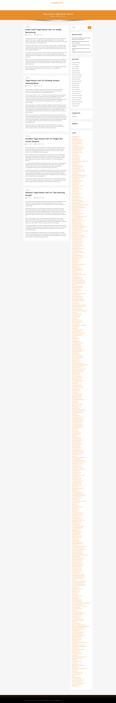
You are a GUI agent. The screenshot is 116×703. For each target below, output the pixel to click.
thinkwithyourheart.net (77, 251)
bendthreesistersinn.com (77, 463)
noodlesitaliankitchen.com (78, 177)
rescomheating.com (76, 677)
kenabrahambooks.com (77, 386)
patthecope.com (76, 502)
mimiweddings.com (76, 678)
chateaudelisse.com (76, 203)
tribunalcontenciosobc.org (78, 370)
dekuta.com (74, 594)
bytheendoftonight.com (77, 342)
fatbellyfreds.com (76, 617)
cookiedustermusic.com (77, 467)
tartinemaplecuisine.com (77, 427)
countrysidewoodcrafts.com (78, 169)
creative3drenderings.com (78, 525)
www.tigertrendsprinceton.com (79, 546)
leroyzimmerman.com (77, 658)
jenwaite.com (75, 655)
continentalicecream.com (78, 380)
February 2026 (75, 70)
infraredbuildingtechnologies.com (79, 226)
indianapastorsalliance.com (78, 493)
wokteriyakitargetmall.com (78, 299)
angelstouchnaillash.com (77, 286)
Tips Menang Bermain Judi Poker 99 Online (80, 49)
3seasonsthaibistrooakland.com (79, 325)
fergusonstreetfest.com (77, 636)
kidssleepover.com (76, 162)
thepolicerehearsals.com (77, 366)
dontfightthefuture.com (77, 242)
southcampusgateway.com (78, 201)
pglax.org (74, 456)
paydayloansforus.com (77, 165)
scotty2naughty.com (76, 406)
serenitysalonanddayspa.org (78, 148)
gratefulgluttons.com (77, 345)
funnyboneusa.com (76, 466)
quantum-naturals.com (77, 633)
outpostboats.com (76, 341)
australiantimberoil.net (77, 223)
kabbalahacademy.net (77, 287)
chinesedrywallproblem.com (78, 461)
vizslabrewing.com (76, 265)
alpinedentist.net (76, 195)
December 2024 (76, 95)
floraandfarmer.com (76, 232)
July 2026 (74, 64)
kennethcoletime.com (77, 422)
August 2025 (75, 83)
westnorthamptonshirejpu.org (79, 207)
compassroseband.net (77, 507)
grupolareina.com (76, 214)
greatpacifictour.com (77, 477)
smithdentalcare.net (76, 681)
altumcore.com (75, 508)
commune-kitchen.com (77, 387)
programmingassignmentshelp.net (80, 161)
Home (53, 16)
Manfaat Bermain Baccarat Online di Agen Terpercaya (80, 42)
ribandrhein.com (76, 316)
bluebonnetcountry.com (77, 185)
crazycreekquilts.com (77, 382)
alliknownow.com (76, 367)
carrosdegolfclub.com (77, 229)
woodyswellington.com (77, 616)
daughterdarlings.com (77, 143)
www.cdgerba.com (76, 623)
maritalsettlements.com (77, 450)
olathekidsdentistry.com (77, 278)
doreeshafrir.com (76, 408)
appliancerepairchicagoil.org (78, 171)
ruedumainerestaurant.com (78, 399)
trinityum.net (75, 610)
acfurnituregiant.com (77, 150)
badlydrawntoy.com (76, 534)
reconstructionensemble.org (78, 469)
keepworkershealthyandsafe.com (79, 175)
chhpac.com (75, 671)
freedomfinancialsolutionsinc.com (79, 555)
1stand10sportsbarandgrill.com (79, 283)
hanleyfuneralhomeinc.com (78, 280)
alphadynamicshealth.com (78, 649)
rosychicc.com (75, 339)
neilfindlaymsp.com (76, 483)
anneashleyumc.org (76, 562)
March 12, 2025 (39, 85)
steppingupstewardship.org (78, 585)
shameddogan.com (76, 523)
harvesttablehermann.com (78, 227)
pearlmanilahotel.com (77, 188)
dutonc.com (75, 435)
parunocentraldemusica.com (78, 624)
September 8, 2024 (40, 197)
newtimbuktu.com (76, 156)
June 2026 (74, 66)
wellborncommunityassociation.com (80, 204)
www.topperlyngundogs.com (78, 549)
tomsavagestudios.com (77, 309)
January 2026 (75, 72)
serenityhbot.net (75, 540)
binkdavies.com (75, 383)
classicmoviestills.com (77, 351)
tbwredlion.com (75, 630)
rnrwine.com (75, 662)
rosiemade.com (75, 275)
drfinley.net (74, 659)
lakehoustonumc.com (77, 536)
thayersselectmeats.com (77, 514)
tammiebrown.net (76, 434)
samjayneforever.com (77, 637)
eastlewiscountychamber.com (79, 368)
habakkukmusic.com (77, 537)
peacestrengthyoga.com (77, 553)
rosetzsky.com (75, 400)
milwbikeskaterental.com (78, 451)
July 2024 (74, 105)
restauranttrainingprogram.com (79, 304)
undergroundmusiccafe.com (78, 682)
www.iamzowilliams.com (77, 604)
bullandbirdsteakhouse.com (78, 575)
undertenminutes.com (77, 152)
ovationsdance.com (76, 315)
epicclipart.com (75, 187)
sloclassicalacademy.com (77, 371)
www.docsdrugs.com (76, 569)
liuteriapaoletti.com (76, 459)
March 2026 (74, 68)
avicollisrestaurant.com (77, 485)
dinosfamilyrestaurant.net (77, 225)
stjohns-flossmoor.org (77, 464)
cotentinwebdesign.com (77, 217)
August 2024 (75, 103)
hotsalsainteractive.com (77, 146)
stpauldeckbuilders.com (77, 565)
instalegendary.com (76, 174)
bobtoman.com (75, 191)
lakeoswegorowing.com (77, 664)
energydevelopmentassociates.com (80, 230)
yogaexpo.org (75, 328)
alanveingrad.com (76, 445)
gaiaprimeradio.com (76, 432)
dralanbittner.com (76, 267)
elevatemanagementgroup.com (79, 656)
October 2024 (75, 99)
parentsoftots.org (76, 524)
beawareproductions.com (78, 411)
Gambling (27, 26)
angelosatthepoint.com (77, 492)
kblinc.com (74, 271)
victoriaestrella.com (76, 479)
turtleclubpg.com (76, 476)
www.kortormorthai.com (77, 559)
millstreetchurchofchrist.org (78, 645)
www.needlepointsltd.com (78, 573)
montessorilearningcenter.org (79, 634)
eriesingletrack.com (76, 273)
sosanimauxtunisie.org (77, 193)
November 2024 (76, 97)
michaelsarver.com (76, 294)
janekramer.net (75, 428)
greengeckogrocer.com (77, 296)
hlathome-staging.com (77, 297)
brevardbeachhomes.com (78, 235)
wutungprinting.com (76, 448)
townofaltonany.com (76, 454)
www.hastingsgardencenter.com (79, 605)
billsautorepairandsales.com (78, 632)
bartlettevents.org (76, 211)
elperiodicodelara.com (77, 139)
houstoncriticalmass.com (77, 363)
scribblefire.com (75, 326)
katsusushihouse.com (77, 396)
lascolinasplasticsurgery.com (78, 576)
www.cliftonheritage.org (77, 578)
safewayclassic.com (76, 168)
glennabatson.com (76, 374)
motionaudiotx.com (76, 674)
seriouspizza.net (75, 505)
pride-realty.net (75, 648)
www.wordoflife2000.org (77, 255)
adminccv (30, 34)
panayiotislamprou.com (77, 200)
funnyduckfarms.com (77, 653)
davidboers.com (75, 530)
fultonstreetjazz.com (76, 210)
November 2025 (75, 77)
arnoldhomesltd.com (77, 243)
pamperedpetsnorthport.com (79, 274)
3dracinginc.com (75, 361)
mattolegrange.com (76, 438)
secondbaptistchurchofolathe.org (79, 668)
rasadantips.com (75, 155)
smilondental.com (76, 289)
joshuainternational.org (77, 541)
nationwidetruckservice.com (78, 475)
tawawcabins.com (76, 258)
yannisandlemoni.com (77, 268)
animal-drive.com (76, 509)
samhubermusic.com (77, 684)
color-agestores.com (76, 335)
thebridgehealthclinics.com (78, 520)
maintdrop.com (75, 190)
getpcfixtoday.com (76, 182)
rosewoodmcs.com (76, 598)
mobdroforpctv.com (76, 347)
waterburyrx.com (76, 489)
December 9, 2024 (40, 144)
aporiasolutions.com (76, 515)
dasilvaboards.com (76, 373)
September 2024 (76, 101)
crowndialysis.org (76, 303)
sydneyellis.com (75, 302)
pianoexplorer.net (76, 607)
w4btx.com (74, 284)
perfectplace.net (76, 323)
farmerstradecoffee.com (77, 527)
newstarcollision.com (77, 290)
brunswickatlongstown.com (78, 425)
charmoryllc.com (76, 360)
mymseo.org (75, 669)
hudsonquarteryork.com (77, 620)
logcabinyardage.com (77, 528)
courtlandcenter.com (77, 482)
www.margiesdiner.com (77, 571)
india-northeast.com (76, 239)
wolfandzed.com (76, 592)
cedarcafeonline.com (77, 149)
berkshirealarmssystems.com (78, 264)
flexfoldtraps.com (76, 556)
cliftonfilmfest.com (76, 246)
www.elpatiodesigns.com (77, 618)
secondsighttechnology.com (78, 293)
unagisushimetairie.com (77, 179)
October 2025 (75, 79)
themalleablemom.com (77, 421)
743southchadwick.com (77, 238)
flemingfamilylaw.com (77, 661)
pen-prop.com (75, 544)
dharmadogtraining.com (77, 672)
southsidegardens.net (77, 608)
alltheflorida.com (76, 640)
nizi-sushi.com (75, 430)
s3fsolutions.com (76, 233)
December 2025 (76, 75)
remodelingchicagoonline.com (79, 581)
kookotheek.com (76, 198)
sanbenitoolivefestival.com (78, 350)
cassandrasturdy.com (77, 348)
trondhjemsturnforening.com (78, 627)
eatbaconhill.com (76, 159)
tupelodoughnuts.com (77, 277)
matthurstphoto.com (77, 639)
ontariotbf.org (75, 172)
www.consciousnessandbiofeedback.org (81, 602)
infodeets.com (75, 145)
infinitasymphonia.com (77, 393)
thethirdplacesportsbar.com (78, 613)
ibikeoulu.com (75, 414)
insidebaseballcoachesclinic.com (79, 642)
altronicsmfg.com (76, 158)
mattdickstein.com (76, 533)
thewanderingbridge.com (78, 419)
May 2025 (74, 85)
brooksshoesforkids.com (77, 512)
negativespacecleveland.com (78, 457)
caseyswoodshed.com (77, 496)
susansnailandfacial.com (77, 543)
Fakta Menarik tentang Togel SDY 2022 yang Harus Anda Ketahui (81, 38)
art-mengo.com (75, 431)
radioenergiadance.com (77, 197)
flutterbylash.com (76, 650)
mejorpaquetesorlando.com (78, 281)
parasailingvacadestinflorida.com (79, 646)
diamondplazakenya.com (78, 629)
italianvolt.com (75, 262)
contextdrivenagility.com (77, 412)
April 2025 (74, 87)
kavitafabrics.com (76, 470)
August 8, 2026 (39, 34)
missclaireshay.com (76, 136)
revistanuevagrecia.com (77, 403)
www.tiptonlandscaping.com (78, 584)
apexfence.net (75, 685)
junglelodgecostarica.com (78, 440)
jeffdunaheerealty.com (77, 552)
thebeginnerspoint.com (77, 355)
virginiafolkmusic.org (76, 313)
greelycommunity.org (77, 398)
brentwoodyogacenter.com (78, 582)
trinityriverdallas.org (76, 322)
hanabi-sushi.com (76, 591)
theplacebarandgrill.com (77, 488)
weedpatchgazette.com (77, 270)
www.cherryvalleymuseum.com (79, 216)
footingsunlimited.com (77, 566)
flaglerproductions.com (77, 377)
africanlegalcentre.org (77, 395)
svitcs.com (74, 504)
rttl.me (73, 675)
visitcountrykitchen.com (77, 443)
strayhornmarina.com (77, 376)
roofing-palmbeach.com (77, 241)
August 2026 (75, 62)
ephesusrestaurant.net (77, 614)
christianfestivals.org (76, 441)
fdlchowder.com (75, 572)
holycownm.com (76, 473)
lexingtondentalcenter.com (78, 300)
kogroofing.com (75, 194)
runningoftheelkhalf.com (77, 550)
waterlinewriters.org (76, 521)
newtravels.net (75, 163)
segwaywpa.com (76, 517)
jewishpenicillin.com (76, 307)
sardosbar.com (75, 261)
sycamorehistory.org (76, 600)
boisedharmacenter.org (77, 334)
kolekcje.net (75, 318)
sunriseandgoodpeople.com (78, 460)
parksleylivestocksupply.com (78, 332)
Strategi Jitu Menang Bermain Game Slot (81, 52)
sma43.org (74, 579)
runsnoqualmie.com (76, 568)
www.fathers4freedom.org (78, 547)
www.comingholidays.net (77, 357)
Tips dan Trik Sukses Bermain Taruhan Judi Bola (81, 45)
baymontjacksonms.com (77, 453)
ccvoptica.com (57, 3)
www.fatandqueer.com (77, 560)
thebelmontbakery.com (77, 166)
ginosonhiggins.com (76, 447)
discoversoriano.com (76, 354)
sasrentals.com (75, 291)
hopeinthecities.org (76, 344)
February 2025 (75, 91)
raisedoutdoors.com (76, 249)
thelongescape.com (76, 437)
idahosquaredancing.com (78, 257)
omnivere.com (75, 153)
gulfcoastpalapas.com (77, 518)
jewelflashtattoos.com (77, 181)
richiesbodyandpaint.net (77, 140)
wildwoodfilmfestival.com (77, 206)
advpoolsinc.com (76, 491)
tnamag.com (75, 511)
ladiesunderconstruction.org (78, 220)
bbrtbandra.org (75, 184)
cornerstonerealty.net (77, 601)
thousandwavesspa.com (77, 480)
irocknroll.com (75, 254)
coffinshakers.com (76, 415)
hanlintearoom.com (76, 652)
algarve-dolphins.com (77, 444)
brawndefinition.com (76, 379)
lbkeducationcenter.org (77, 320)
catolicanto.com (75, 319)
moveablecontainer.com (77, 213)
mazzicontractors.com (77, 611)
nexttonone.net (75, 539)
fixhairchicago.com (76, 498)
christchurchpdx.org (76, 384)
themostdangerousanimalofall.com (80, 364)
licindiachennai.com (76, 142)
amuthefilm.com (76, 389)
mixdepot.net (75, 597)
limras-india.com (75, 137)
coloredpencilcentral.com (78, 245)
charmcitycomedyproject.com (79, 409)
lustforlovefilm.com (76, 390)
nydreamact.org (75, 178)
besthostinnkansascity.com (78, 680)
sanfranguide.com (76, 358)
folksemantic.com (76, 259)
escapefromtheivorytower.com (79, 236)
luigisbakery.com (76, 589)
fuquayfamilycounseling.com (78, 665)
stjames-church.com (76, 405)
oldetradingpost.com (77, 219)
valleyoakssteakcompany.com (79, 495)
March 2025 (74, 89)
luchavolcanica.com (76, 472)
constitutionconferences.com (78, 501)
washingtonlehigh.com (77, 588)
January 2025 (75, 93)
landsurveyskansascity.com (78, 563)
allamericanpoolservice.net (78, 306)
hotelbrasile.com (76, 209)
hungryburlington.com (77, 424)
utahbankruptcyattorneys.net (78, 252)
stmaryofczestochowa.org (78, 416)
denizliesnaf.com (76, 499)
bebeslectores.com (76, 222)
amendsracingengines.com (78, 557)
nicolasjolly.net (75, 392)
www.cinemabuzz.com (77, 595)
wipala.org (74, 336)
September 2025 (76, 81)
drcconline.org (75, 486)
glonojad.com (75, 402)
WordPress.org (57, 700)
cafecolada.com (75, 352)
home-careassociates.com (78, 329)
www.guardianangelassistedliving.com (80, 626)
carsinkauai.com (75, 643)
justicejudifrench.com (77, 418)
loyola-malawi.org (76, 338)
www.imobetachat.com (77, 531)
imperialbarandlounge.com (78, 248)
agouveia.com (75, 666)
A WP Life (46, 700)
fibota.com (74, 621)
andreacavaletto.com (77, 331)
